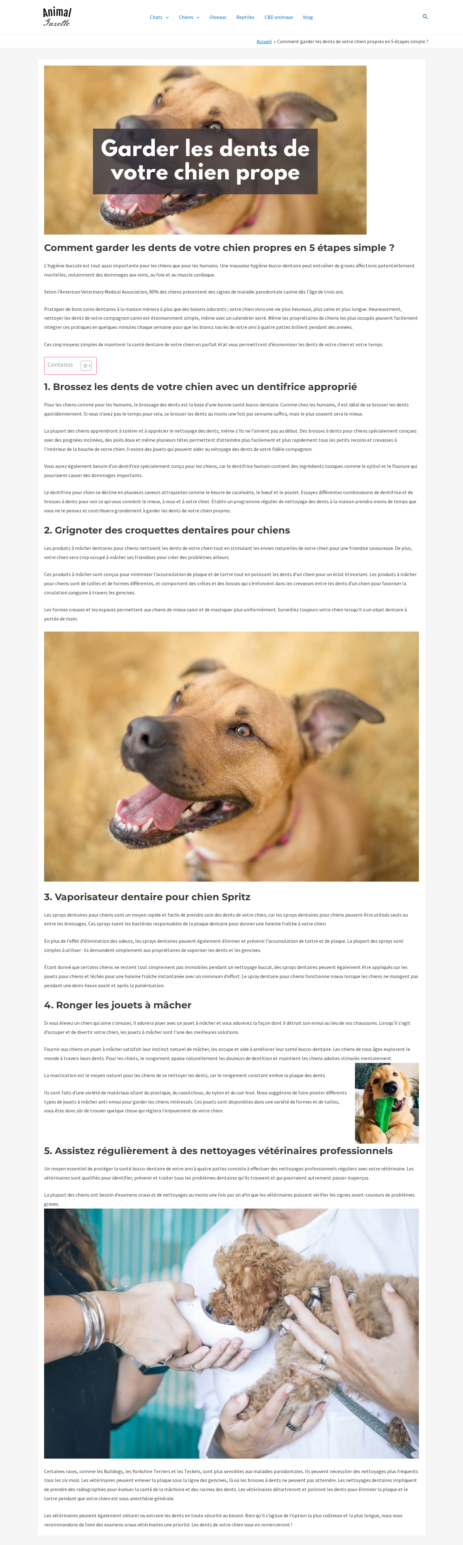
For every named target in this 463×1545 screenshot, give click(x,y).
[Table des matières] (86, 366)
